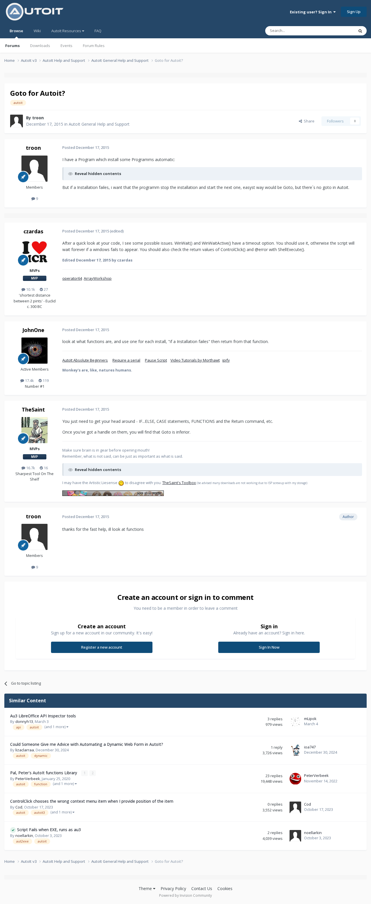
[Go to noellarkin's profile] (295, 836)
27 (45, 289)
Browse (16, 30)
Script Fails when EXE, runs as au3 (49, 829)
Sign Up (354, 11)
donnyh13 (24, 721)
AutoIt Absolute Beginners (85, 360)
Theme (146, 888)
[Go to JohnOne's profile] (34, 351)
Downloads (40, 45)
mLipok (310, 718)
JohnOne (33, 329)
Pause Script (156, 360)
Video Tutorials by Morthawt (195, 360)
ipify (226, 360)
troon (38, 117)
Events (66, 45)
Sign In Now (269, 647)
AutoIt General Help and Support (99, 124)
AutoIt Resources (66, 30)
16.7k (30, 467)
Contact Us (201, 888)
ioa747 (310, 747)
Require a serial (126, 360)
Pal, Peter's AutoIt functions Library (44, 772)
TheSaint (33, 409)
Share (308, 121)
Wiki (37, 30)
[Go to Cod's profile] (295, 807)
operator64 (72, 278)
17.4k (29, 380)
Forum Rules (94, 45)
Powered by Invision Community (185, 895)
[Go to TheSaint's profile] (34, 430)
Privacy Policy (173, 888)
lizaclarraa (24, 750)
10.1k (30, 289)
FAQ (97, 30)
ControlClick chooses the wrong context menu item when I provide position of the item (91, 801)
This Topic (337, 30)
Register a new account (101, 647)
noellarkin (24, 835)
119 (45, 380)
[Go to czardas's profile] (34, 252)
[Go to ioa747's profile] (295, 750)
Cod (18, 807)
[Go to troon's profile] (16, 121)
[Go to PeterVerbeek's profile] (295, 778)
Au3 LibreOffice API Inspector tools (43, 716)
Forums (12, 45)
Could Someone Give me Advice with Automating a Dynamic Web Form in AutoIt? (86, 744)
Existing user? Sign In (311, 12)
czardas (33, 231)
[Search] (360, 30)
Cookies (224, 888)
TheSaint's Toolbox (179, 482)
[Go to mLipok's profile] (295, 722)
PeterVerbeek (27, 778)
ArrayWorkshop (98, 278)
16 (45, 467)
